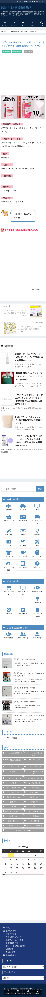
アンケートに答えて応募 (37, 614)
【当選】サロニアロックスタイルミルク (28, 715)
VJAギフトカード (34, 767)
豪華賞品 (13, 826)
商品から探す (12, 499)
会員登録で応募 (37, 591)
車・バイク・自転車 (9, 568)
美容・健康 (28, 52)
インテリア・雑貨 (37, 521)
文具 (37, 545)
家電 (37, 510)
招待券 (23, 534)
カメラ (9, 545)
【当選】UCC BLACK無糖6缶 (24, 701)
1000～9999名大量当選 (35, 754)
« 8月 (4, 874)
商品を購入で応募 (9, 592)
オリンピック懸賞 (35, 778)
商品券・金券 (23, 520)
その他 (13, 771)
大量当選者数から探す (17, 627)
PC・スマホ (23, 567)
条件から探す (12, 581)
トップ (6, 31)
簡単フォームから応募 (14, 940)
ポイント (37, 567)
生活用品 (37, 534)
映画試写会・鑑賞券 (13, 811)
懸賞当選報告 (10, 955)
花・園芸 (23, 545)
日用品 (34, 807)
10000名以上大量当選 (13, 761)
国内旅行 (23, 510)
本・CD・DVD (37, 556)
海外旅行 (9, 510)
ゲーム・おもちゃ (13, 788)
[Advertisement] (23, 73)
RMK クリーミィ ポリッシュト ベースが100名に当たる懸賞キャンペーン (28, 420)
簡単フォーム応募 (23, 592)
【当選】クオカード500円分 (24, 659)
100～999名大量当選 (13, 753)
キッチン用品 (23, 556)
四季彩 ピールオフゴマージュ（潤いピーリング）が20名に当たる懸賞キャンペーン (29, 357)
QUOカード (13, 767)
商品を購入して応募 (13, 937)
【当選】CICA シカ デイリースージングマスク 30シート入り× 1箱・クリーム (28, 376)
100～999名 (37, 638)
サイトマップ (40, 1)
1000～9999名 (23, 638)
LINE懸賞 (9, 613)
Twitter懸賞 (32, 31)
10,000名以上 (8, 638)
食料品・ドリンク (9, 521)
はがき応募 (37, 602)
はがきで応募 (10, 934)
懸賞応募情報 (18, 31)
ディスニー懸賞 (34, 788)
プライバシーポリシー (25, 1)
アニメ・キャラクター (34, 772)
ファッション (8, 556)
